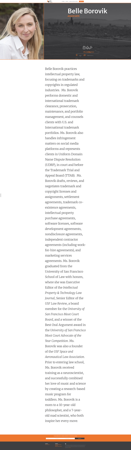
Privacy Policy (69, 447)
